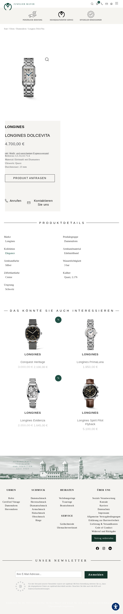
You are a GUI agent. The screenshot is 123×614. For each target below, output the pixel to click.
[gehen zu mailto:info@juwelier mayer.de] (107, 4)
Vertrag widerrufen (103, 538)
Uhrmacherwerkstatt (67, 527)
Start (6, 29)
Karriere (104, 505)
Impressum (103, 513)
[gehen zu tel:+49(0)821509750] (102, 4)
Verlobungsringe (67, 498)
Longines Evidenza (32, 420)
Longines (15, 127)
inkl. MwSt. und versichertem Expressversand (27, 153)
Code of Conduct (103, 527)
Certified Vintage (11, 502)
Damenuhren (21, 29)
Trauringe (67, 502)
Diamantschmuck (38, 505)
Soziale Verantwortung (103, 498)
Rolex (11, 498)
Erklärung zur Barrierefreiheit (104, 520)
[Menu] (116, 4)
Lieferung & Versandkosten (104, 524)
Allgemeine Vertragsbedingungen (103, 516)
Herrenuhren (11, 509)
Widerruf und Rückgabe (104, 531)
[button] (92, 4)
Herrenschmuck (38, 502)
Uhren (12, 29)
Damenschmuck (38, 498)
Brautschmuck (67, 505)
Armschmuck (38, 509)
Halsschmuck (38, 513)
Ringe (38, 520)
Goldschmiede (67, 524)
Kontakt (104, 502)
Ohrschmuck (38, 516)
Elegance (10, 253)
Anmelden (96, 574)
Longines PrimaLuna (90, 362)
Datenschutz (104, 509)
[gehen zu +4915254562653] (111, 4)
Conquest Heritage (32, 362)
